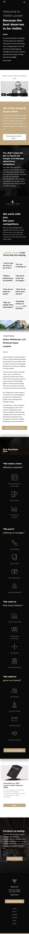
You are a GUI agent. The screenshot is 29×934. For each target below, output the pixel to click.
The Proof (14, 914)
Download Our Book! (14, 901)
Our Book (14, 917)
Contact (14, 923)
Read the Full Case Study (14, 428)
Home (14, 908)
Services (14, 911)
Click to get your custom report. (13, 137)
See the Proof (7, 60)
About (14, 920)
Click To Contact (14, 859)
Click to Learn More (14, 750)
